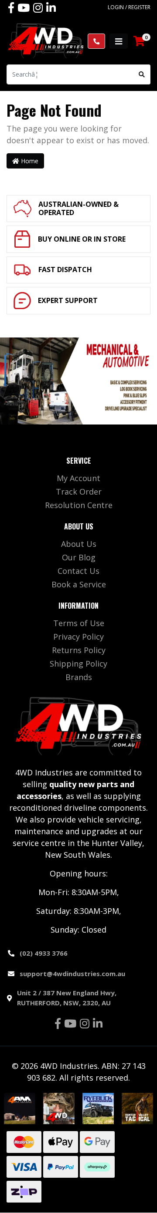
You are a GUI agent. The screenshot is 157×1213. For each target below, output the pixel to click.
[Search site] (141, 74)
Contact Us (78, 571)
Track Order (79, 491)
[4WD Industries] (46, 40)
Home (28, 161)
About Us (78, 544)
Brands (78, 677)
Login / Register (129, 7)
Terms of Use (78, 623)
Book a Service (78, 584)
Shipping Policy (78, 663)
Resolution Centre (79, 505)
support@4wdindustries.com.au (72, 973)
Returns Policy (79, 650)
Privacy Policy (78, 636)
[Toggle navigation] (118, 41)
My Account (78, 478)
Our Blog (79, 557)
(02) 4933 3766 (44, 953)
